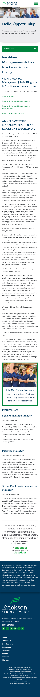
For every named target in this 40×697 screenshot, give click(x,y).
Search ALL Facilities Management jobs (16, 101)
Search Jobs (9, 49)
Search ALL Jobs (8, 96)
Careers (5, 637)
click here (27, 675)
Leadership (6, 647)
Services (5, 656)
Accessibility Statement (14, 671)
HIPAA (10, 667)
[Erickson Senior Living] (9, 4)
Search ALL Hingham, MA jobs (13, 113)
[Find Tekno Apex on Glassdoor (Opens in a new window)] (20, 553)
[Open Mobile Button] (36, 3)
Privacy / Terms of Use (26, 671)
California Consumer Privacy (17, 683)
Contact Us (6, 640)
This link (5, 565)
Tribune (5, 653)
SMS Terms (27, 683)
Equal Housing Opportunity (19, 667)
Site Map (6, 660)
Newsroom (6, 650)
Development (7, 644)
